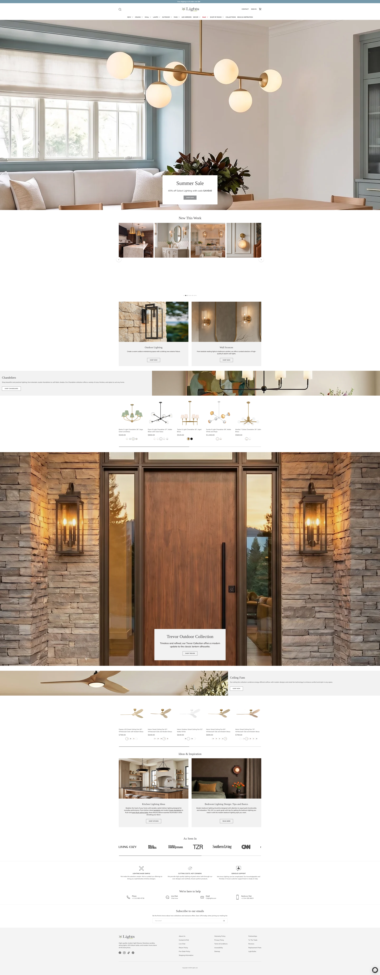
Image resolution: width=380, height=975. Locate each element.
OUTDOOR (166, 17)
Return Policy (183, 948)
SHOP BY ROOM (216, 17)
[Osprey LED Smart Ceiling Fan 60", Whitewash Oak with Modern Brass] (132, 713)
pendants (157, 810)
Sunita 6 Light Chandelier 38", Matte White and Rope (218, 430)
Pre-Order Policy (184, 951)
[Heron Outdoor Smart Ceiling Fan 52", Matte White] (190, 713)
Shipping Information (186, 955)
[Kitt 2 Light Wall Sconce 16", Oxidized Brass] (172, 276)
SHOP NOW (190, 197)
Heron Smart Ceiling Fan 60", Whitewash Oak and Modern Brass (218, 730)
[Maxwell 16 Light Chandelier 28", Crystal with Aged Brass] (244, 240)
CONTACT (245, 9)
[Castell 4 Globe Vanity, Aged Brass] (136, 240)
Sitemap (217, 951)
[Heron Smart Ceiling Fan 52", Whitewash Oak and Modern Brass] (161, 713)
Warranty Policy (219, 936)
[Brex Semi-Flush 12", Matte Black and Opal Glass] (208, 276)
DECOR (195, 17)
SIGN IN (254, 9)
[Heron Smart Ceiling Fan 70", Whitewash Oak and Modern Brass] (248, 713)
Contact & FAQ (184, 940)
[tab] (184, 295)
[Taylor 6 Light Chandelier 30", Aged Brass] (190, 413)
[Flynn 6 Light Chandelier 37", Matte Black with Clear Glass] (161, 413)
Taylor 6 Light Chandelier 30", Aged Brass (189, 430)
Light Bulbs (252, 951)
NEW (129, 17)
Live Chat (182, 944)
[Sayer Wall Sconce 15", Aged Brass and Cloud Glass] (244, 276)
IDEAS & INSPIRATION (245, 17)
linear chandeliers (175, 810)
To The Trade (252, 940)
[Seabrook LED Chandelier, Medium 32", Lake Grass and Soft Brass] (208, 240)
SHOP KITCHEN (154, 821)
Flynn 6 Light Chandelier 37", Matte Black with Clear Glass (160, 430)
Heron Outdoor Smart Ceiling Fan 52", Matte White (190, 730)
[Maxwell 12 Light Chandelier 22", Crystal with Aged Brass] (136, 276)
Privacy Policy (219, 940)
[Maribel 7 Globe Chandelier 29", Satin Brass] (248, 413)
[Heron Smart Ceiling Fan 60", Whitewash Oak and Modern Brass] (219, 713)
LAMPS (155, 17)
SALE (204, 17)
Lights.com (195, 967)
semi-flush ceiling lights (140, 812)
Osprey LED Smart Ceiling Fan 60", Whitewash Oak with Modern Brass (131, 730)
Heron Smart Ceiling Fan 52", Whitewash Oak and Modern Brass (160, 730)
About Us (182, 936)
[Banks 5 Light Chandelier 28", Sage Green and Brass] (132, 413)
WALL (147, 17)
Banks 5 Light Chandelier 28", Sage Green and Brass (131, 430)
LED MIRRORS (186, 17)
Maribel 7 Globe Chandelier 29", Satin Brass (248, 430)
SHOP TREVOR (190, 653)
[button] (260, 9)
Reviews (251, 944)
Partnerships (252, 936)
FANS (176, 17)
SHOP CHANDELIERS (11, 388)
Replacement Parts (254, 948)
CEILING (138, 17)
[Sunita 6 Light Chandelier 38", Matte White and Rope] (219, 413)
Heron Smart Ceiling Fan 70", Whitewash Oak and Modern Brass (247, 730)
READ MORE (226, 821)
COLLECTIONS (231, 17)
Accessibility (218, 948)
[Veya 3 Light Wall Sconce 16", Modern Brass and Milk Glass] (172, 240)
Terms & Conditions (221, 944)
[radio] (126, 438)
